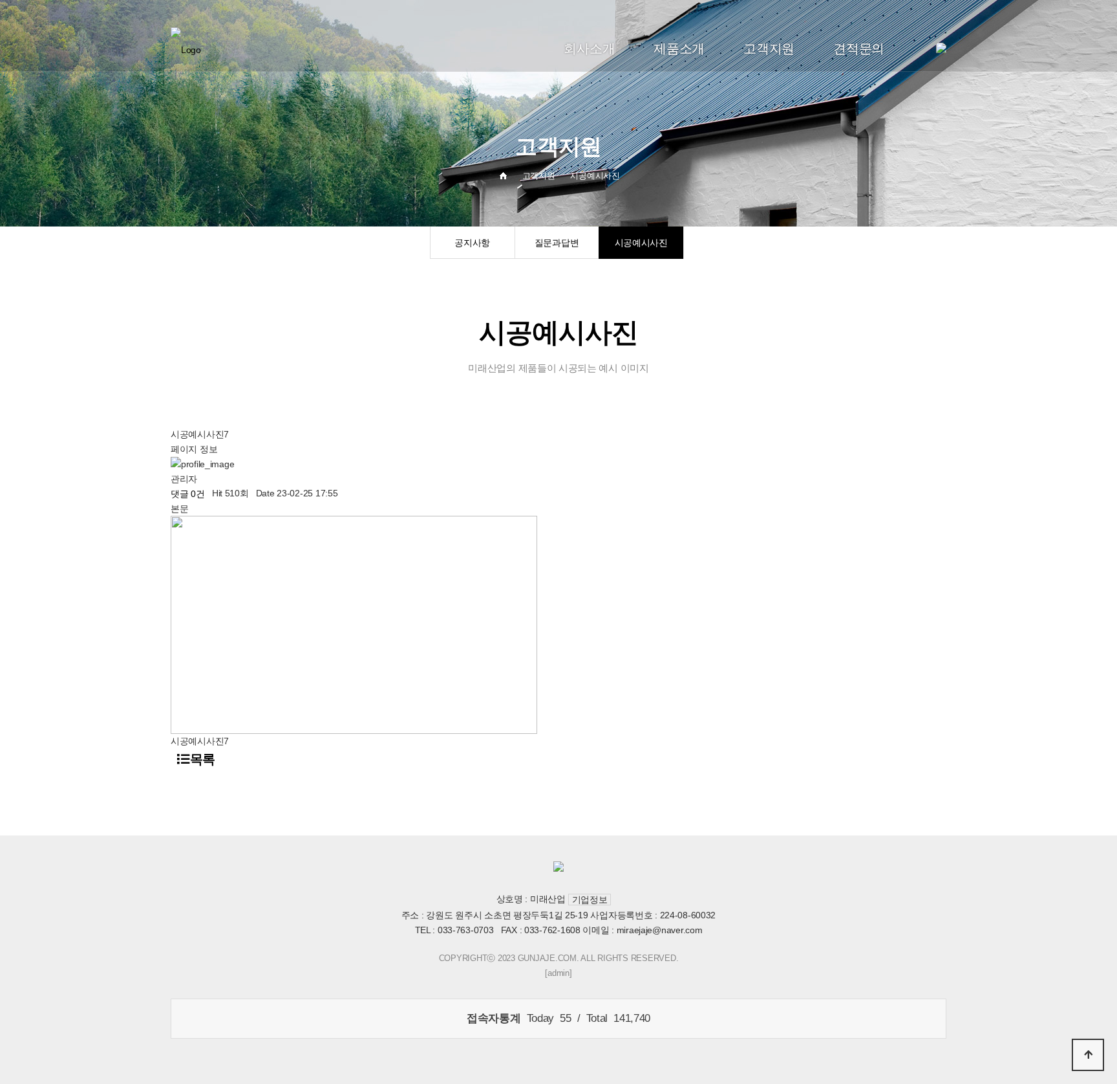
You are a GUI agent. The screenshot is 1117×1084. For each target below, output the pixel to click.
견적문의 (858, 48)
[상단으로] (1088, 1055)
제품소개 (679, 48)
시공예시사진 (641, 243)
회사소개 (589, 48)
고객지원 (768, 48)
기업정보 (590, 899)
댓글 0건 (188, 494)
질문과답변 (557, 243)
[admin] (558, 972)
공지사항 (472, 243)
